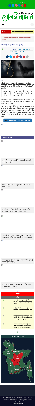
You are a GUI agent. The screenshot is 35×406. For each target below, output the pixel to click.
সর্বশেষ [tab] (17, 294)
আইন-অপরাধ (9, 38)
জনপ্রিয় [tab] (17, 297)
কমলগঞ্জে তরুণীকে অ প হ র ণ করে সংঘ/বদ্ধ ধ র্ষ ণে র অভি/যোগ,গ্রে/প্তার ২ (17, 261)
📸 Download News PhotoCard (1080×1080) (17, 120)
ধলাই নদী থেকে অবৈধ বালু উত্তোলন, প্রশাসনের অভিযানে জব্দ (16, 186)
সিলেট (4, 40)
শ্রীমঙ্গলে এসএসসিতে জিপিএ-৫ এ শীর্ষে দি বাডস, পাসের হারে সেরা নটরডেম (16, 285)
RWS (22, 404)
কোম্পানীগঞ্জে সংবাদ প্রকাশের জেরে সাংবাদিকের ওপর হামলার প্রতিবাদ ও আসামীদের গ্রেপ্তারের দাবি (17, 236)
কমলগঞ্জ (15, 38)
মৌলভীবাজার (22, 38)
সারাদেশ (29, 38)
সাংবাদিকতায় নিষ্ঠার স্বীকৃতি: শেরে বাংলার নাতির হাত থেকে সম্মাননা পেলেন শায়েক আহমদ (16, 210)
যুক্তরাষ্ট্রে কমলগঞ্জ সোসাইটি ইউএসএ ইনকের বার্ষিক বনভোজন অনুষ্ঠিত (17, 161)
